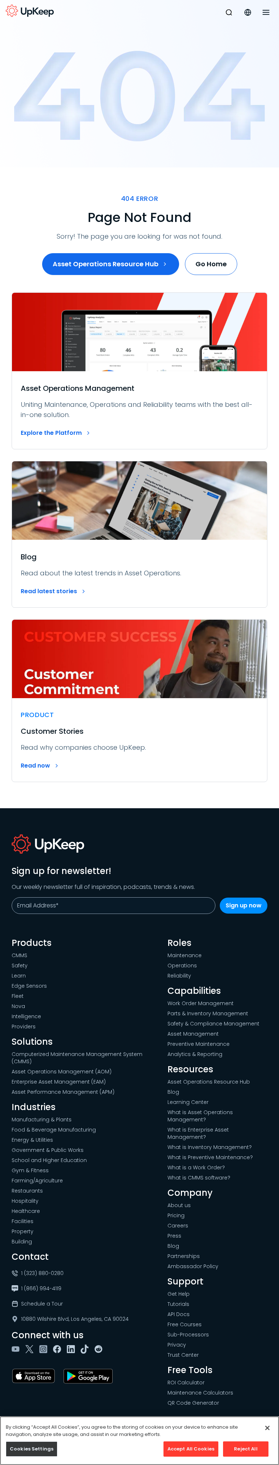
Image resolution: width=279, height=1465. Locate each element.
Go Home (211, 263)
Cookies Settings (31, 1448)
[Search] (229, 12)
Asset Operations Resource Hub (105, 263)
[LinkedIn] (72, 1349)
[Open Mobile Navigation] (266, 12)
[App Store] (35, 1376)
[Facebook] (58, 1349)
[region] (139, 1440)
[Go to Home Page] (30, 11)
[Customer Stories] (139, 701)
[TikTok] (86, 1349)
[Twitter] (30, 1349)
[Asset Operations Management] (139, 371)
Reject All (245, 1448)
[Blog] (139, 534)
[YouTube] (17, 1349)
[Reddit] (99, 1349)
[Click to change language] (248, 12)
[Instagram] (44, 1349)
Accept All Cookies (190, 1448)
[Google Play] (90, 1376)
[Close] (267, 1428)
